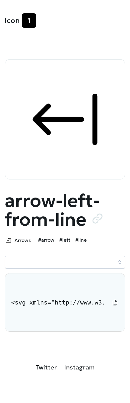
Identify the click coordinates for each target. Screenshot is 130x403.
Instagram (79, 367)
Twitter (46, 367)
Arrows (23, 240)
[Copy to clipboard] (115, 302)
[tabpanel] (65, 302)
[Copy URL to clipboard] (97, 218)
